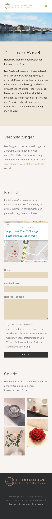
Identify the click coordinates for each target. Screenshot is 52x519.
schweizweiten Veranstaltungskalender (24, 163)
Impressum (37, 504)
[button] (26, 241)
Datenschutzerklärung (18, 346)
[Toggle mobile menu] (46, 6)
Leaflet (29, 261)
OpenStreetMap (41, 261)
